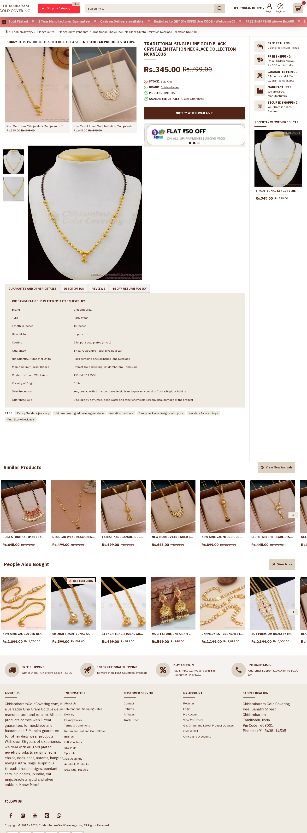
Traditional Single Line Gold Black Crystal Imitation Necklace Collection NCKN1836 (278, 191)
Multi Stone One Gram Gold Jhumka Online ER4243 (173, 634)
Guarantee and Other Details (32, 288)
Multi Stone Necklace (20, 419)
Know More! (29, 784)
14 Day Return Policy (129, 288)
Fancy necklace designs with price (161, 413)
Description (74, 288)
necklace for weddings (203, 413)
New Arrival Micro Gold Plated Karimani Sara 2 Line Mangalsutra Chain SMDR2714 (222, 537)
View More (285, 564)
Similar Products (22, 467)
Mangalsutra (45, 32)
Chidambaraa (170, 87)
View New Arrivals (279, 467)
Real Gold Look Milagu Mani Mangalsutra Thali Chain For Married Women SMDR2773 (37, 126)
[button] (293, 515)
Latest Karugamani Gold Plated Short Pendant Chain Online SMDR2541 (123, 537)
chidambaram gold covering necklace (79, 413)
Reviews (98, 288)
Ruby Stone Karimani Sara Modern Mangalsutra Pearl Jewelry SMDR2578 (23, 537)
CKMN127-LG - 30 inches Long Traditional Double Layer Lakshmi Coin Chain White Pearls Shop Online (222, 634)
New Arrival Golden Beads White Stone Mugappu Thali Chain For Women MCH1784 (23, 634)
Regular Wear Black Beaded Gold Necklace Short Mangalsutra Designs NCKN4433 (73, 537)
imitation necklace (121, 413)
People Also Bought (26, 564)
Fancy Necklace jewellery (33, 413)
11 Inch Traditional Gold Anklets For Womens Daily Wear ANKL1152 (123, 634)
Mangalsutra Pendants (74, 32)
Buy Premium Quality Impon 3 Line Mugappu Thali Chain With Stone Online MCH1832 (272, 634)
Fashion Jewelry (22, 32)
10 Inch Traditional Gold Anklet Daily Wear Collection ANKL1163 (73, 634)
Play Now (195, 675)
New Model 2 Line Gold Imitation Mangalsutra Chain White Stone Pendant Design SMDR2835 (104, 126)
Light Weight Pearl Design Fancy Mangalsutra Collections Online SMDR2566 (272, 537)
